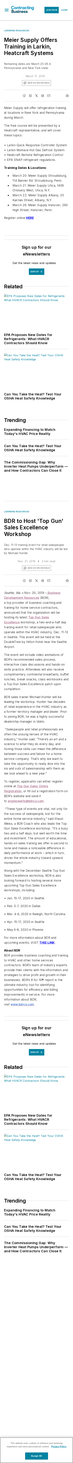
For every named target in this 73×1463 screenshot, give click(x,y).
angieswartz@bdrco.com (26, 801)
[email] (48, 95)
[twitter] (36, 95)
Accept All (36, 1456)
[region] (36, 1450)
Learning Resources (16, 30)
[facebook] (24, 95)
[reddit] (42, 95)
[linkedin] (30, 95)
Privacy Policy (58, 1446)
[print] (67, 95)
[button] (6, 10)
